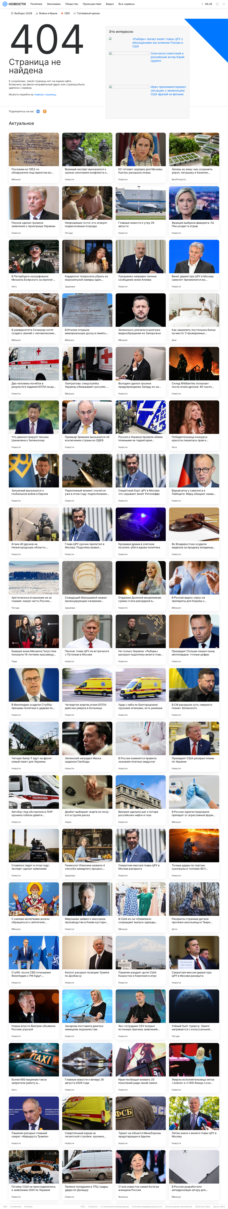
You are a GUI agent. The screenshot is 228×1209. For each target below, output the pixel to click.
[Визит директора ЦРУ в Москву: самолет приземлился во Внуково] (194, 265)
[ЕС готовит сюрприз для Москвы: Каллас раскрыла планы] (141, 158)
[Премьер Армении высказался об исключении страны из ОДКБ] (87, 425)
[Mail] (5, 4)
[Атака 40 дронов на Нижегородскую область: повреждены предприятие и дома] (34, 533)
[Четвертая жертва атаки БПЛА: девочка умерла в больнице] (87, 693)
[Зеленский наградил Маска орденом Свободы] (87, 747)
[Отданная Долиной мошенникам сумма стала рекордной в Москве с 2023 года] (141, 586)
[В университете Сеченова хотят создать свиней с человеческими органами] (34, 318)
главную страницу (45, 94)
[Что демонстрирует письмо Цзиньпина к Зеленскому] (34, 425)
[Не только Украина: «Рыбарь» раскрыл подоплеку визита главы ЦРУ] (141, 640)
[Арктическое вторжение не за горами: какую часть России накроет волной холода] (34, 586)
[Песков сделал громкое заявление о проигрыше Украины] (34, 211)
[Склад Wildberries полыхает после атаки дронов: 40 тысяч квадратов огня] (194, 372)
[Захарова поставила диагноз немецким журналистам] (87, 1014)
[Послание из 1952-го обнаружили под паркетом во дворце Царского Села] (34, 158)
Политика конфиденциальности (147, 1206)
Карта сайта (219, 1206)
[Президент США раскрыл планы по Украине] (194, 747)
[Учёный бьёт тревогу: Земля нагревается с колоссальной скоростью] (194, 1014)
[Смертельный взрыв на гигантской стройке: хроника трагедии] (87, 1122)
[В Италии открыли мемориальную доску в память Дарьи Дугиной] (87, 318)
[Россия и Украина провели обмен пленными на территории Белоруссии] (141, 425)
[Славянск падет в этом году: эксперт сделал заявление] (34, 854)
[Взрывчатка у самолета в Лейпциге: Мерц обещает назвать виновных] (194, 479)
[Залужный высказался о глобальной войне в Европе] (34, 479)
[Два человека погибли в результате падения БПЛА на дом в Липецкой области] (34, 372)
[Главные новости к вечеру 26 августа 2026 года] (87, 1068)
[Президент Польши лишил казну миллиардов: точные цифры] (194, 640)
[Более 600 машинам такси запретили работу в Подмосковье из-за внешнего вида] (34, 1068)
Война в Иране (48, 13)
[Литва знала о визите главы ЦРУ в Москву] (194, 1122)
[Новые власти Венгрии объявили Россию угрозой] (34, 1014)
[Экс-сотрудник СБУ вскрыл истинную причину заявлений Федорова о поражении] (141, 1014)
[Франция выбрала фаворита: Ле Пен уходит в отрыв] (194, 211)
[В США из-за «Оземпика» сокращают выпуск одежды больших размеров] (141, 907)
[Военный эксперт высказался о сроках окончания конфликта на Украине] (87, 158)
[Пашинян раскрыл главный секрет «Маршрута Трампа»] (34, 1122)
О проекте (93, 1206)
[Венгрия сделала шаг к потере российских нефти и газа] (141, 800)
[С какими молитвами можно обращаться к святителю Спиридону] (34, 907)
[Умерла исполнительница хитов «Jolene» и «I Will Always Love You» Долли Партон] (194, 1068)
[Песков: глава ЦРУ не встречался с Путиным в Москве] (87, 640)
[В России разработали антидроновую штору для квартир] (194, 1175)
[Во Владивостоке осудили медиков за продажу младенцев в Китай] (194, 533)
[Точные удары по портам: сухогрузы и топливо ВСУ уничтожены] (194, 854)
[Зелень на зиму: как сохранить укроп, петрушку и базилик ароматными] (194, 158)
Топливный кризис (88, 13)
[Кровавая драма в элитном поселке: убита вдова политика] (141, 533)
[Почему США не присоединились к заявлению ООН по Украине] (34, 1175)
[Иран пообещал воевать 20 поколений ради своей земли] (141, 1068)
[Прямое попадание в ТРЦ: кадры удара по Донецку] (87, 1175)
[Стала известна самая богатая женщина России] (141, 1175)
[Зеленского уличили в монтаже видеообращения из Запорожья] (141, 318)
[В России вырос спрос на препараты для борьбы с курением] (194, 586)
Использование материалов (178, 1206)
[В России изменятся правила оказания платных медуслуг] (141, 747)
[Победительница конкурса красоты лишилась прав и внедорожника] (194, 425)
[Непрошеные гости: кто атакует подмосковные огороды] (87, 211)
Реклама (28, 1206)
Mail (5, 1206)
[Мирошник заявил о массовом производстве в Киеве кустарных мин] (87, 907)
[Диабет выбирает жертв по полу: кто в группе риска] (87, 800)
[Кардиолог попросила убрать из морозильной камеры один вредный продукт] (87, 265)
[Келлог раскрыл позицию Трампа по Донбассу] (87, 961)
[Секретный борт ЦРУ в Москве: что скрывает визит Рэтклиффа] (141, 479)
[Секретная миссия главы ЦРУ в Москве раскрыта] (141, 854)
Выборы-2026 (23, 13)
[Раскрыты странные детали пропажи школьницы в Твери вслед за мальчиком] (194, 907)
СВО (67, 13)
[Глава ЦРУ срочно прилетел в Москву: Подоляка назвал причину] (87, 533)
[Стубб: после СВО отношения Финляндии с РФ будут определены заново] (34, 961)
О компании (15, 1206)
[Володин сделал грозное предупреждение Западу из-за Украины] (141, 372)
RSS (83, 1206)
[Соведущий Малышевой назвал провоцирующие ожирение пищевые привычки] (87, 586)
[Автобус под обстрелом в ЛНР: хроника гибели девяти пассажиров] (34, 800)
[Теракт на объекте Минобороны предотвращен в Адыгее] (141, 1122)
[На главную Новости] (16, 4)
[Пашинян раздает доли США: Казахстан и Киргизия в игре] (141, 961)
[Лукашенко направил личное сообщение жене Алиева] (141, 265)
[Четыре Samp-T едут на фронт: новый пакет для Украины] (34, 747)
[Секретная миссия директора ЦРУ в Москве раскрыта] (194, 961)
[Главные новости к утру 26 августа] (141, 211)
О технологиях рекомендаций (115, 1206)
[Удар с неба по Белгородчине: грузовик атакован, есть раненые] (141, 693)
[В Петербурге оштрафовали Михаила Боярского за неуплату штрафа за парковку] (34, 265)
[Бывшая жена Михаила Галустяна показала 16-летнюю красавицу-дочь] (34, 640)
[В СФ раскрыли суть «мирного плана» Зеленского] (194, 693)
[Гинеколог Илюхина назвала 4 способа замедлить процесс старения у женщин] (87, 854)
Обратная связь (202, 1206)
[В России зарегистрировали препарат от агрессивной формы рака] (194, 800)
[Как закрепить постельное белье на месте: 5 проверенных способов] (194, 318)
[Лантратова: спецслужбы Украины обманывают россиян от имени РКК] (87, 372)
